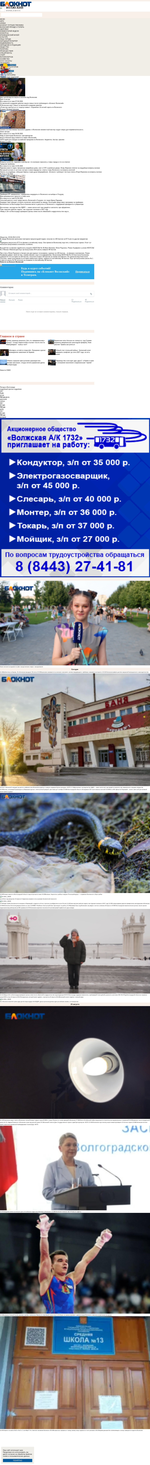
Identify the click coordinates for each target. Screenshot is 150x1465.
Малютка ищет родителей (9, 77)
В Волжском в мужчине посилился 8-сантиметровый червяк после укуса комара (51, 907)
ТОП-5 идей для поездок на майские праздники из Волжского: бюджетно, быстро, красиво (32, 139)
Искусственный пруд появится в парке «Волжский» (18, 137)
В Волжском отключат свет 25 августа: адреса (68, 1211)
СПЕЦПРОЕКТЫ (6, 53)
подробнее (18, 389)
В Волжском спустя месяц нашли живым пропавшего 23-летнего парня (112, 1122)
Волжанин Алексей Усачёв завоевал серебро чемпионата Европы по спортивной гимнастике (29, 1315)
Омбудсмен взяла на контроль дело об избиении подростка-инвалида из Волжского (27, 1211)
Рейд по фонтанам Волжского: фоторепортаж (16, 135)
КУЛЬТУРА (4, 37)
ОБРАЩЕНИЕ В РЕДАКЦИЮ (10, 45)
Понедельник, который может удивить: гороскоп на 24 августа (38, 997)
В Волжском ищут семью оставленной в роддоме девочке (21, 105)
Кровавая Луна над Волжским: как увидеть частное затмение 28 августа (90, 905)
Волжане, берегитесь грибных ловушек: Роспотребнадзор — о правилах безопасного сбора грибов (73, 894)
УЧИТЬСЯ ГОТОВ (12, 67)
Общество (3, 237)
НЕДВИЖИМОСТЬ (6, 43)
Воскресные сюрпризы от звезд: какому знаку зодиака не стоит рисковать (74, 1430)
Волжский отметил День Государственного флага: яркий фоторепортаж (63, 1122)
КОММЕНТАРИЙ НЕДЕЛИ (9, 31)
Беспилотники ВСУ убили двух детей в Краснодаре (17, 1001)
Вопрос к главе (5, 141)
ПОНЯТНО (17, 1460)
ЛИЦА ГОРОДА (5, 39)
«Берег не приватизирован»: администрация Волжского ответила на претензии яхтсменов (85, 1315)
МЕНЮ (2, 19)
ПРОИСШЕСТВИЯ (6, 51)
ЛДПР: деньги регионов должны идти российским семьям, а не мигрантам (57, 1001)
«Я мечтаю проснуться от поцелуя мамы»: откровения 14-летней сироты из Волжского (31, 107)
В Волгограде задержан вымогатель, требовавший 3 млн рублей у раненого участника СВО (94, 995)
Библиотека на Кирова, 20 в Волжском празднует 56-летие (20, 672)
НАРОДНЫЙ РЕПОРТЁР (9, 41)
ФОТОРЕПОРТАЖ (6, 57)
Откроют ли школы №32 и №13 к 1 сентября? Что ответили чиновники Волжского (26, 1430)
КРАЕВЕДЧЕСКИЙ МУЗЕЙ (9, 35)
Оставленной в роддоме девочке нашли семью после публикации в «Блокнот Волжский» (32, 103)
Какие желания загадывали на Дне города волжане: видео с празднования (21, 666)
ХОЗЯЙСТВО (4, 59)
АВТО (2, 21)
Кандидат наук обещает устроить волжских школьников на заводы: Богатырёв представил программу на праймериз (41, 202)
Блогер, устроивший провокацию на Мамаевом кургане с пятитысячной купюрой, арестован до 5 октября (33, 789)
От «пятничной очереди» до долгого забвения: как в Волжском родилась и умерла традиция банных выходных (34, 787)
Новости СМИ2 (5, 370)
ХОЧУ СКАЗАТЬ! (6, 61)
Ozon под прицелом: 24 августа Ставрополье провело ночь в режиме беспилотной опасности (29, 899)
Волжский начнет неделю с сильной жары (71, 997)
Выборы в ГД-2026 (6, 174)
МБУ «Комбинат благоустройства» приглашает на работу (50, 905)
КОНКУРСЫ (4, 33)
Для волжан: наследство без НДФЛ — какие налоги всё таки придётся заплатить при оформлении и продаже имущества (108, 787)
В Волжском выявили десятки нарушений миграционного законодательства (126, 672)
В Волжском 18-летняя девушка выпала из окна (16, 905)
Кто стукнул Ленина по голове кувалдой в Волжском (61, 1120)
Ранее (20, 300)
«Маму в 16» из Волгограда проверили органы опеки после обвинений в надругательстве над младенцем (33, 995)
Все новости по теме (7, 101)
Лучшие (12, 300)
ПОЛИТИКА (4, 49)
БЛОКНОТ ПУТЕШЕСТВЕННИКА (12, 25)
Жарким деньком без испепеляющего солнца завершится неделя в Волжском (121, 1430)
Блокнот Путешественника (9, 109)
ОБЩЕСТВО (4, 47)
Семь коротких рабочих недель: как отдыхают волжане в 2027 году (89, 903)
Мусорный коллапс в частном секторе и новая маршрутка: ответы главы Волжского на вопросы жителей (37, 170)
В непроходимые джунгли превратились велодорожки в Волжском (130, 903)
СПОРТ (2, 55)
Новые (2, 300)
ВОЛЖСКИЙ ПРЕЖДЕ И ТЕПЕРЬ (12, 27)
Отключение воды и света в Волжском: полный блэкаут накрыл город (23, 1120)
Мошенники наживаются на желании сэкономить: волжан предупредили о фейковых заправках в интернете (71, 672)
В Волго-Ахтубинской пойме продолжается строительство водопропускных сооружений (104, 1120)
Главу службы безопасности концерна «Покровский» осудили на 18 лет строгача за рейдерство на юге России (35, 903)
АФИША (3, 23)
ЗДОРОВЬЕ (4, 29)
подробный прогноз (7, 389)
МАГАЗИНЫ (11, 75)
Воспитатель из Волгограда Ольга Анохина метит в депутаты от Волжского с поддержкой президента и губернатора (41, 204)
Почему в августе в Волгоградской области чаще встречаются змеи (22, 894)
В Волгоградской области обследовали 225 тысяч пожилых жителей (85, 789)
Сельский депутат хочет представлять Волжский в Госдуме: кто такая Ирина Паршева (31, 200)
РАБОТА (13, 65)
